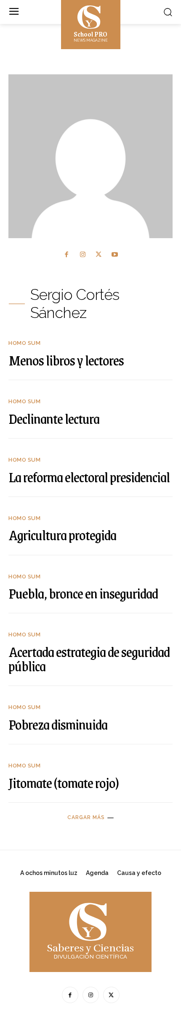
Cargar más (86, 817)
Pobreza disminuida (57, 724)
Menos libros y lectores (66, 360)
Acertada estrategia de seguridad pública (89, 658)
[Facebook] (67, 255)
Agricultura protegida (62, 534)
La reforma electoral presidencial (89, 476)
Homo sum (24, 343)
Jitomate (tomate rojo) (63, 782)
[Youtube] (115, 255)
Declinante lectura (53, 418)
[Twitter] (99, 255)
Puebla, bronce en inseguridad (83, 593)
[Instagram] (83, 255)
